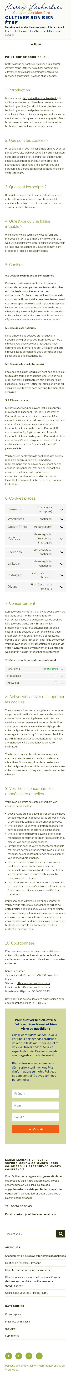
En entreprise (13, 1314)
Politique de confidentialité (20, 1365)
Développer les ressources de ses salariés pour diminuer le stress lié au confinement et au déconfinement (33, 1281)
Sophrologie (12, 1335)
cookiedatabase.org (16, 1002)
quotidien (10, 1328)
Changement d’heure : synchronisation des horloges (35, 1255)
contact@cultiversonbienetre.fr (35, 1214)
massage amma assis (18, 1321)
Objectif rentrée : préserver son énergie (28, 1270)
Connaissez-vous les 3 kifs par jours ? (26, 1292)
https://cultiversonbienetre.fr (40, 98)
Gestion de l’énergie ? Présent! (23, 1263)
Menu (37, 43)
